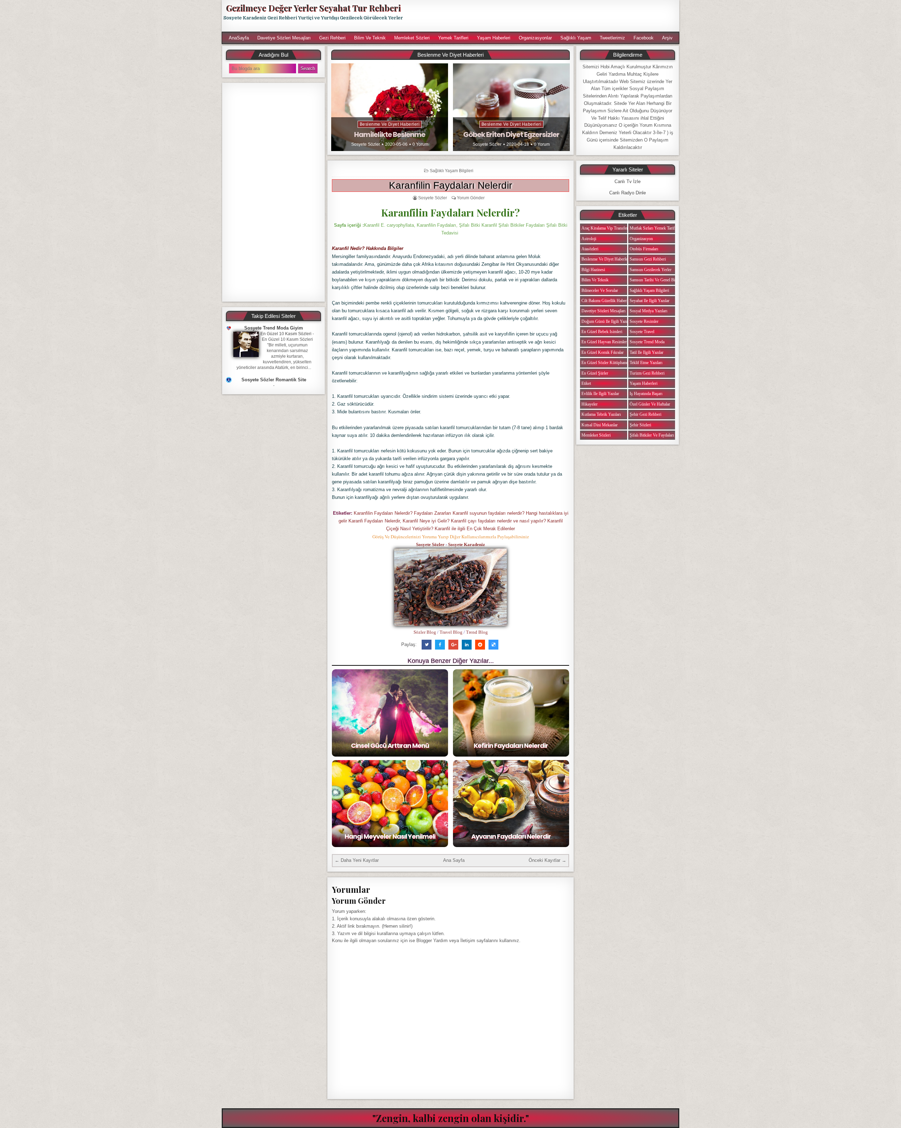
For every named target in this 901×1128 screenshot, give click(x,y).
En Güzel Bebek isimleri (601, 331)
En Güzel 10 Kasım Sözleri (285, 333)
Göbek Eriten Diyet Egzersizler (511, 134)
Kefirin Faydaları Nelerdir (511, 745)
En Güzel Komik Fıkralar (602, 352)
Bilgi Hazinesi (593, 269)
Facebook (644, 37)
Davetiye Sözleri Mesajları (284, 37)
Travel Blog (451, 632)
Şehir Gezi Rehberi (645, 414)
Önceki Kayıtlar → (547, 860)
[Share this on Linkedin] (467, 645)
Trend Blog (477, 632)
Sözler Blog (425, 632)
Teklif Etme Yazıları (646, 362)
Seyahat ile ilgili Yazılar (649, 300)
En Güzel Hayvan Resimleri (604, 341)
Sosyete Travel (642, 331)
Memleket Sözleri (412, 37)
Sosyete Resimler (644, 321)
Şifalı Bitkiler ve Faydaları (652, 435)
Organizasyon (641, 238)
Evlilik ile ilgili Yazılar (600, 393)
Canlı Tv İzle (628, 181)
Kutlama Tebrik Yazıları (601, 414)
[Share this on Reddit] (480, 645)
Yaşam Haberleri (493, 37)
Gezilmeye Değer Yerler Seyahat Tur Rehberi (313, 7)
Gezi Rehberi (332, 37)
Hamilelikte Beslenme (389, 134)
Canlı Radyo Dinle (627, 192)
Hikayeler (589, 404)
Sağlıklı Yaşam (575, 37)
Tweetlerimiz (612, 37)
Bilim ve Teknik (370, 37)
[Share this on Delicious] (493, 645)
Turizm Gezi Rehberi (647, 373)
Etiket (586, 383)
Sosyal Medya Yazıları (648, 310)
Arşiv (667, 37)
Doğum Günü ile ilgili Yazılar (606, 321)
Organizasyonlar (535, 37)
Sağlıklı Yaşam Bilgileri (451, 170)
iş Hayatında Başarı (646, 393)
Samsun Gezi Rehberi (648, 259)
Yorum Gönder (471, 197)
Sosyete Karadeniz (466, 544)
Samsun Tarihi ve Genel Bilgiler (656, 279)
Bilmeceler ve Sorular (599, 290)
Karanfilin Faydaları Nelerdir (450, 185)
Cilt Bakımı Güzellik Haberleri (606, 300)
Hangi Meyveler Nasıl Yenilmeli (390, 836)
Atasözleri (589, 248)
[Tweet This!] (426, 645)
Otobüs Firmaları (644, 248)
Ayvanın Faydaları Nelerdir (511, 836)
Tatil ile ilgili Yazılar (646, 352)
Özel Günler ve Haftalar (650, 404)
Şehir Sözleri (640, 424)
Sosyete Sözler (365, 144)
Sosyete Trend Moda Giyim (273, 328)
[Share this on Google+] (453, 645)
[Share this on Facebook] (440, 645)
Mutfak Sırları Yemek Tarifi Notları (659, 228)
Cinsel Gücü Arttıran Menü (390, 745)
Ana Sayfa (454, 860)
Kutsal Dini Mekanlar (599, 424)
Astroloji (588, 238)
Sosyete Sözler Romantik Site (273, 379)
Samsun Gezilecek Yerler (651, 269)
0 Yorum (420, 144)
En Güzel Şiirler (594, 373)
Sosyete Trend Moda (647, 341)
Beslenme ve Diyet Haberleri (390, 124)
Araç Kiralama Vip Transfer (604, 228)
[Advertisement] (544, 16)
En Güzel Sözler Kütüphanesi (606, 362)
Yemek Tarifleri (453, 37)
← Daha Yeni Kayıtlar (357, 860)
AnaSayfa (239, 37)
